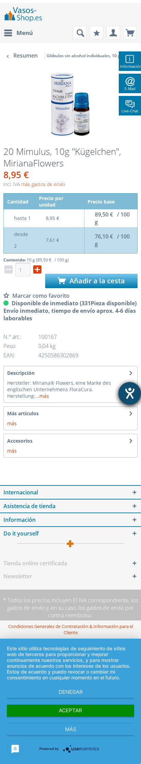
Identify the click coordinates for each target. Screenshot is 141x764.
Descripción (21, 373)
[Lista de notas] (96, 33)
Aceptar (70, 710)
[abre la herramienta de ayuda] (129, 393)
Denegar (71, 692)
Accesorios (20, 441)
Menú (24, 33)
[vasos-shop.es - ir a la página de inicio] (26, 14)
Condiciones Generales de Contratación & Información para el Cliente (70, 629)
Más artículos (23, 413)
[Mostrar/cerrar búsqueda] (80, 33)
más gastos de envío (43, 184)
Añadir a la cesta (96, 280)
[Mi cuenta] (113, 33)
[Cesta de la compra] (130, 33)
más (44, 396)
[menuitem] (18, 33)
